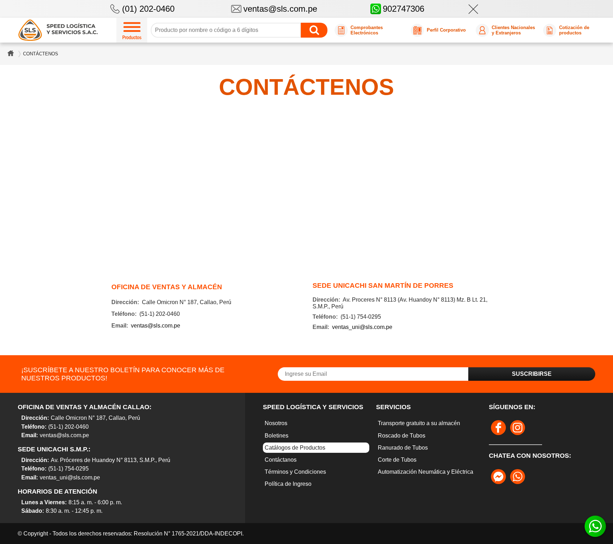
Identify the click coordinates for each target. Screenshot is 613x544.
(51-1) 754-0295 (68, 469)
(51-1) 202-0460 (68, 427)
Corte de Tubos (397, 460)
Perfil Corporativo (446, 30)
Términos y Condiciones (295, 472)
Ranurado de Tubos (403, 448)
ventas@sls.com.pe (280, 8)
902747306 (403, 8)
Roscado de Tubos (401, 436)
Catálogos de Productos (295, 448)
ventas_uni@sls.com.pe (362, 327)
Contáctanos (281, 460)
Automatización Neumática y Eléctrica (425, 472)
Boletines (276, 436)
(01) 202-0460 (148, 8)
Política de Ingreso (288, 484)
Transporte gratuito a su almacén (419, 423)
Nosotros (276, 423)
